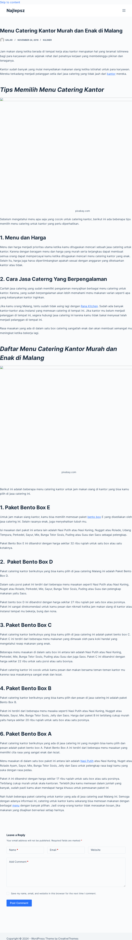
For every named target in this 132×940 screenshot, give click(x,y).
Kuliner (47, 40)
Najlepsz (16, 10)
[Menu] (123, 10)
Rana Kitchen (89, 306)
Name (13, 849)
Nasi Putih (87, 761)
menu (15, 805)
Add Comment (18, 861)
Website (96, 849)
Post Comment (19, 903)
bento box (94, 517)
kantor (111, 73)
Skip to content (10, 2)
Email (54, 849)
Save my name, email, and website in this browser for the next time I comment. (53, 893)
